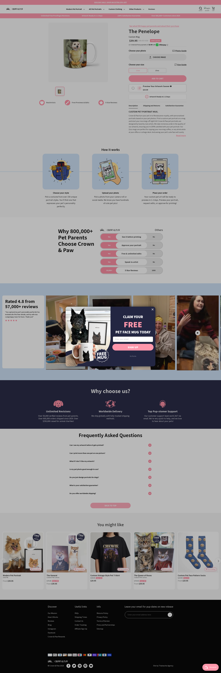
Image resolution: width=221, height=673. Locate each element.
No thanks (133, 356)
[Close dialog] (152, 309)
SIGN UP (133, 347)
